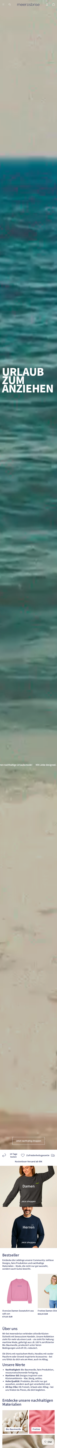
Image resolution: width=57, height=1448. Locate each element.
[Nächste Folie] (51, 1295)
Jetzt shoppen (28, 1201)
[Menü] (3, 4)
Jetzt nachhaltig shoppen (28, 1140)
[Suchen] (9, 4)
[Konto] (47, 4)
